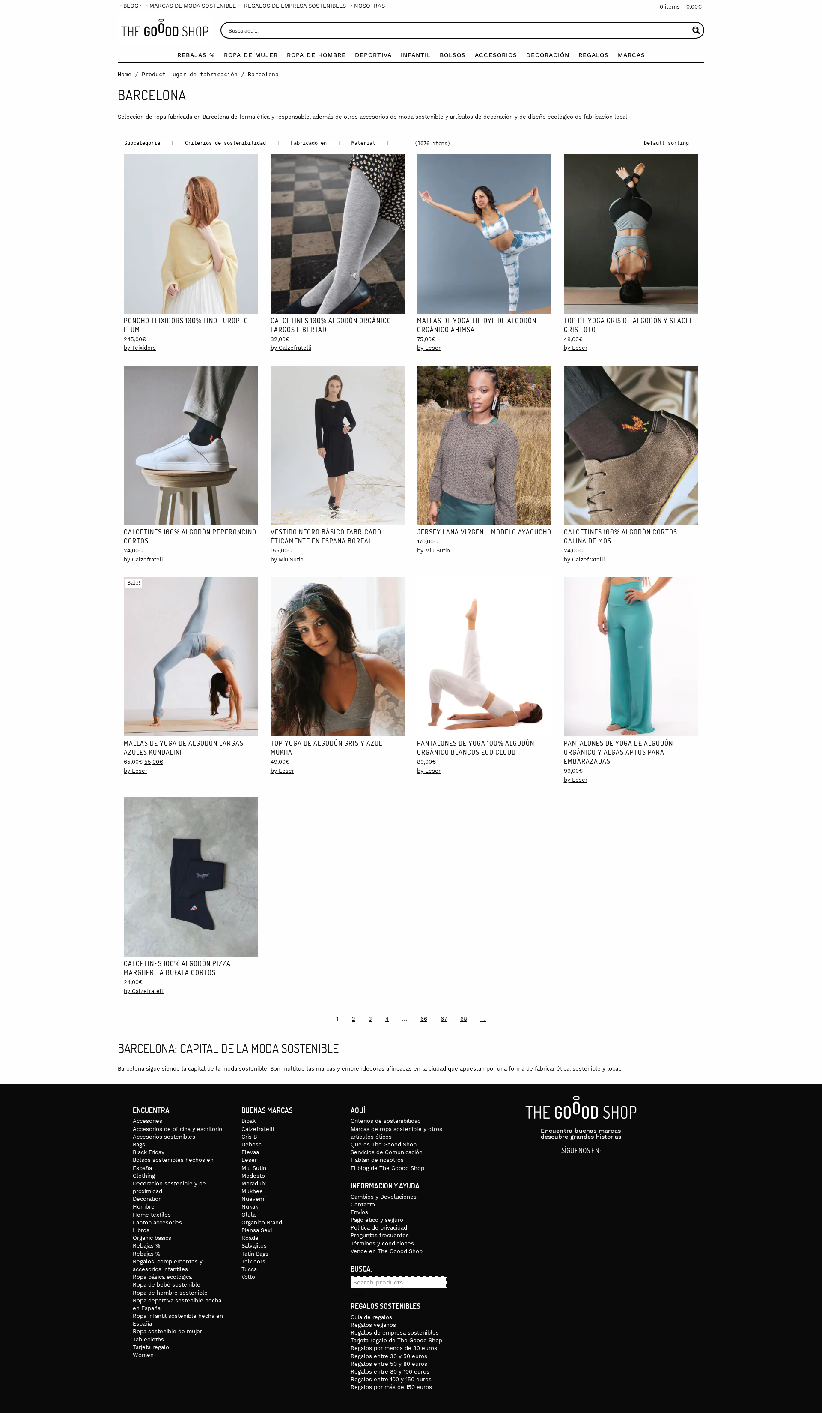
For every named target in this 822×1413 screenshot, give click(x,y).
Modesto (253, 1176)
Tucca (249, 1269)
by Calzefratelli (291, 348)
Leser (249, 1160)
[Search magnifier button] (696, 30)
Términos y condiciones (382, 1243)
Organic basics (152, 1238)
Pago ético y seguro (377, 1220)
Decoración (547, 54)
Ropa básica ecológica (162, 1277)
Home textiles (152, 1215)
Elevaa (250, 1152)
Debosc (251, 1144)
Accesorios (496, 54)
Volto (248, 1277)
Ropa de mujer (251, 54)
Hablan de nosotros (377, 1160)
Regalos (593, 54)
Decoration (147, 1199)
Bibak (248, 1121)
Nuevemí (253, 1199)
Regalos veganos (373, 1325)
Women (143, 1355)
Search (358, 1295)
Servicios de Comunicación (387, 1152)
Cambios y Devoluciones (384, 1197)
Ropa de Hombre (316, 54)
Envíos (359, 1212)
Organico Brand (261, 1222)
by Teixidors (140, 348)
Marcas (631, 54)
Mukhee (252, 1191)
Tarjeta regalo (151, 1347)
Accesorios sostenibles (164, 1137)
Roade (250, 1238)
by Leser (429, 348)
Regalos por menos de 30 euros (394, 1348)
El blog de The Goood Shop (387, 1168)
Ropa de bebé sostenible (166, 1284)
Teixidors (253, 1261)
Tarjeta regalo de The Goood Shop (396, 1340)
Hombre (144, 1206)
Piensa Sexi (256, 1230)
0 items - (681, 6)
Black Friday (148, 1152)
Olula (248, 1215)
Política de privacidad (379, 1227)
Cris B (249, 1137)
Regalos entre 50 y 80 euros (389, 1364)
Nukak (249, 1206)
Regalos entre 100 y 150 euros (391, 1379)
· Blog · (130, 6)
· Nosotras (368, 6)
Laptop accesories (157, 1222)
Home (124, 74)
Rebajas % (196, 54)
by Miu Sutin (287, 559)
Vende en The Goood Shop (387, 1251)
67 (444, 1019)
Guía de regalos (371, 1317)
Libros (141, 1230)
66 (423, 1019)
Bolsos (453, 54)
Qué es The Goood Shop (384, 1144)
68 (463, 1019)
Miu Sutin (253, 1168)
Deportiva (373, 54)
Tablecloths (148, 1339)
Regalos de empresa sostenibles (295, 6)
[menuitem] (131, 6)
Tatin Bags (254, 1254)
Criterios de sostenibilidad (386, 1121)
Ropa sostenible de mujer (167, 1331)
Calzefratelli (257, 1129)
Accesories (147, 1121)
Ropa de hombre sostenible (170, 1293)
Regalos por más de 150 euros (391, 1387)
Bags (139, 1144)
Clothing (144, 1176)
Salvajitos (254, 1245)
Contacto (363, 1204)
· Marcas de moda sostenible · (192, 6)
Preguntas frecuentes (380, 1235)
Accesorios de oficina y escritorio (177, 1129)
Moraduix (253, 1183)
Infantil (416, 54)
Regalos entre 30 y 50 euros (389, 1356)
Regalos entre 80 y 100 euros (390, 1371)
